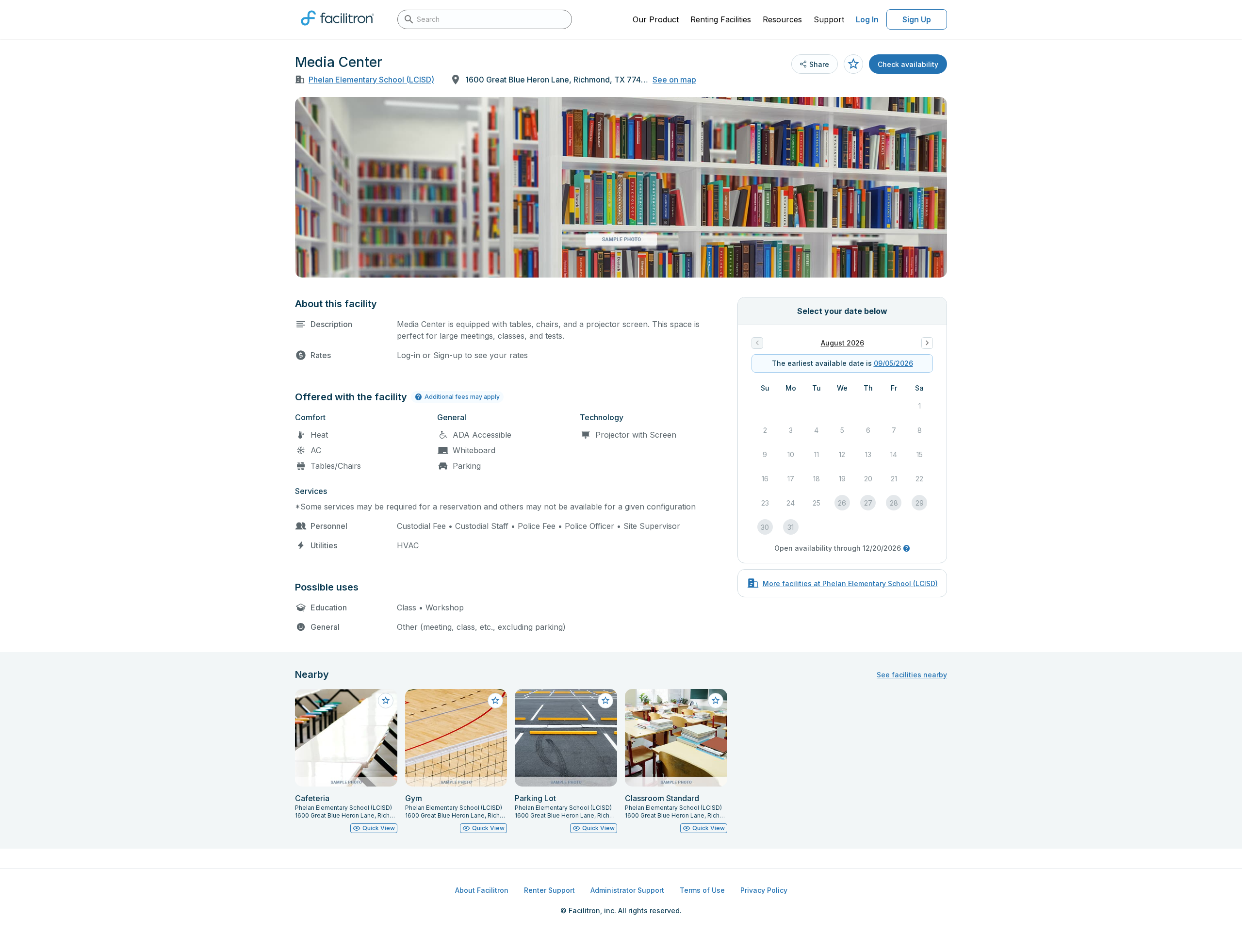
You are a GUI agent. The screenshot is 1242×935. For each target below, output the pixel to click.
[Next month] (927, 343)
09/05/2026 (893, 363)
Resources (782, 19)
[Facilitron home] (337, 28)
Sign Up (916, 19)
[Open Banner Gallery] (621, 187)
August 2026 (842, 343)
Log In (867, 19)
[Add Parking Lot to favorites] (605, 700)
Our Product (656, 19)
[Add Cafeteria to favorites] (385, 700)
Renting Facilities (720, 19)
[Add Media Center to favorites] (853, 64)
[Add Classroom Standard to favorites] (715, 700)
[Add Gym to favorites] (495, 700)
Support (829, 19)
